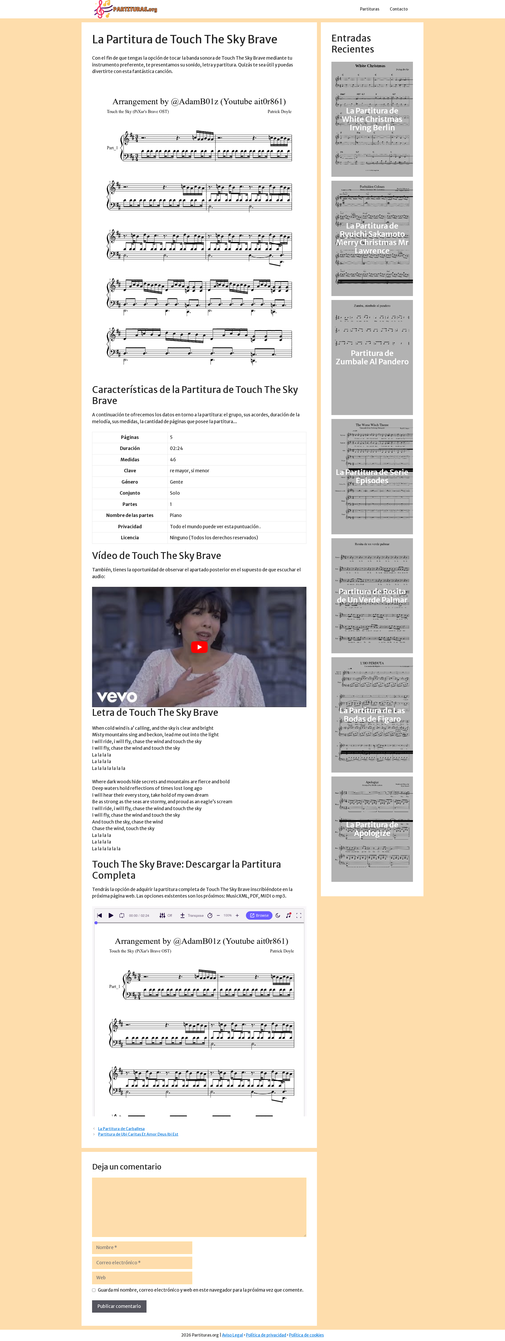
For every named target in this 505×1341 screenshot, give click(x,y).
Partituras (369, 9)
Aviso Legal (232, 1335)
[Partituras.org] (125, 9)
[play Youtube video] (199, 647)
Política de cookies (306, 1335)
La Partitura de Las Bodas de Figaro (372, 714)
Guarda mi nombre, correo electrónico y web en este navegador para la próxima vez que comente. (201, 1290)
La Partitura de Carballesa (121, 1128)
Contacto (399, 9)
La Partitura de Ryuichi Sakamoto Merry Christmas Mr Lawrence (372, 238)
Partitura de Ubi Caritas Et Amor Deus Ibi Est (138, 1134)
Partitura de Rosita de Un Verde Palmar (372, 595)
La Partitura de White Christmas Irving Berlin (372, 119)
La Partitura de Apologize (372, 829)
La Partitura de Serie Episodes (372, 476)
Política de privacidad (266, 1335)
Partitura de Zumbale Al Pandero (372, 357)
